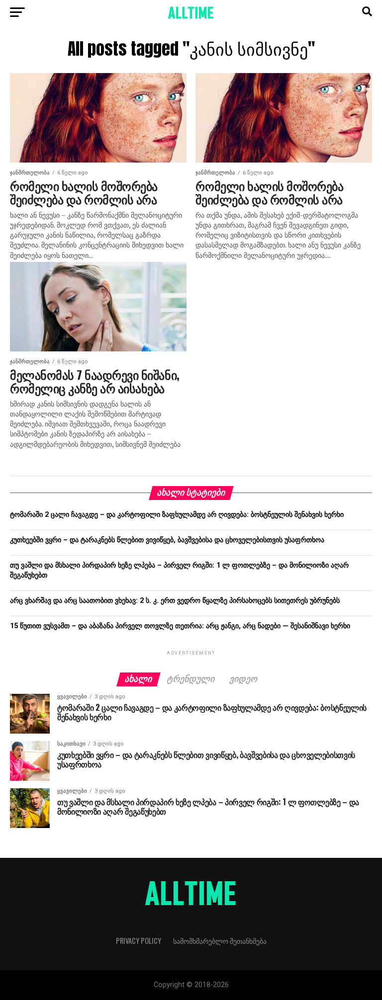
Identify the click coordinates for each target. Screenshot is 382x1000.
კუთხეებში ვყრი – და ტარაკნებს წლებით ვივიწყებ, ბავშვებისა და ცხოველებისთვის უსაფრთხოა (167, 540)
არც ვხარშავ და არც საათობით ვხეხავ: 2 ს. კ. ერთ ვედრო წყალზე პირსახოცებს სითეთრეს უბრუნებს (175, 600)
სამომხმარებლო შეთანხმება (220, 940)
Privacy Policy (138, 940)
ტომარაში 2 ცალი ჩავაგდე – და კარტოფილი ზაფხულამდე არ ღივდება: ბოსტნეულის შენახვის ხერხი (177, 514)
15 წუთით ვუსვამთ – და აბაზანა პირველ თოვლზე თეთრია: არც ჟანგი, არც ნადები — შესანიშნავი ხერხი (180, 626)
